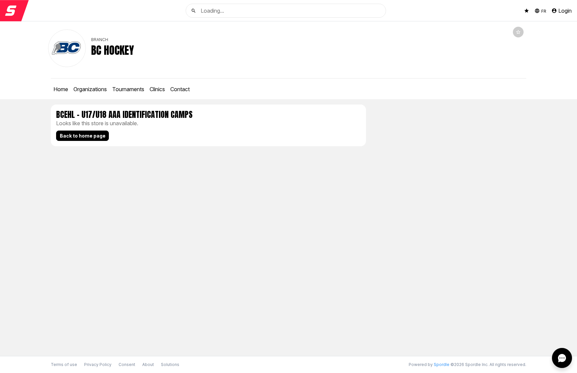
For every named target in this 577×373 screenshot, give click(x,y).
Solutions (170, 364)
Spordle (441, 364)
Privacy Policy (98, 364)
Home (60, 89)
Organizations (90, 89)
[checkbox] (518, 32)
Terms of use (64, 364)
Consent (127, 364)
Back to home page (83, 136)
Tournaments (128, 89)
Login (565, 10)
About (148, 364)
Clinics (157, 89)
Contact (180, 89)
